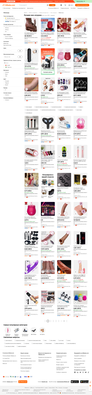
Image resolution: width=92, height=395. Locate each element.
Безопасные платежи (25, 355)
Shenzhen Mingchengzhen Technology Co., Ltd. (48, 255)
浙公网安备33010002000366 (68, 393)
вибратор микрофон (22, 346)
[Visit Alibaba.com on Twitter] (80, 372)
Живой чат (58, 359)
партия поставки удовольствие (35, 340)
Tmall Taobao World (39, 387)
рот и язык (61, 340)
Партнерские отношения (79, 367)
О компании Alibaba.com (8, 353)
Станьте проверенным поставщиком (79, 364)
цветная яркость (9, 340)
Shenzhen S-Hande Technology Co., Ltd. (80, 101)
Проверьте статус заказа (79, 360)
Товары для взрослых (43, 12)
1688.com (32, 387)
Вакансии (5, 363)
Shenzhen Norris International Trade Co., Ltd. (80, 253)
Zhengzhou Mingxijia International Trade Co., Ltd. (80, 224)
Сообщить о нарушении (61, 372)
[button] (47, 5)
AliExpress (27, 387)
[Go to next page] (67, 321)
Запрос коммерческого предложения (43, 360)
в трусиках (27, 343)
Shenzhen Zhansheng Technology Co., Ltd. (64, 255)
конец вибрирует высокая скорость (66, 109)
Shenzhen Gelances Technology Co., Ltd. (31, 41)
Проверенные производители (45, 357)
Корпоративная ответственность (10, 360)
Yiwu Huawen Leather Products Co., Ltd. (31, 254)
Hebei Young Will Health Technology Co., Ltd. (48, 140)
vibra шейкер (53, 340)
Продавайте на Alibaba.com (80, 355)
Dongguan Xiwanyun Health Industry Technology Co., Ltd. (64, 137)
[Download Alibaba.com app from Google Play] (84, 381)
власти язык (79, 109)
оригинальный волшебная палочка (48, 109)
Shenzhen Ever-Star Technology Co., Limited (31, 168)
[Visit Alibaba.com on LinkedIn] (77, 372)
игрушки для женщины (20, 340)
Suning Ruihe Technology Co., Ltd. (31, 283)
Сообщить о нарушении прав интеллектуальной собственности (62, 368)
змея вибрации (29, 112)
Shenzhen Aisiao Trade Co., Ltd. (63, 168)
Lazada (46, 387)
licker (46, 340)
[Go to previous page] (45, 321)
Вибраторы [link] (61, 12)
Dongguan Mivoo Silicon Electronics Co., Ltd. (64, 197)
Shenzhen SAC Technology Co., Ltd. (64, 99)
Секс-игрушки (53, 12)
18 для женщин (49, 343)
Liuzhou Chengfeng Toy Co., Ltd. (80, 196)
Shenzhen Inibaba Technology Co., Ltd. (48, 102)
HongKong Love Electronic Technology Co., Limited (80, 72)
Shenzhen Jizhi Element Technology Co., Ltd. (31, 195)
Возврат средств (60, 364)
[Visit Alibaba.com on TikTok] (88, 372)
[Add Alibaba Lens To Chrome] (22, 381)
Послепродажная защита (26, 364)
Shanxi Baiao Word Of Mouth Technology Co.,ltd (48, 44)
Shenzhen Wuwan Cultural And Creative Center (80, 166)
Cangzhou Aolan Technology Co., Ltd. (64, 41)
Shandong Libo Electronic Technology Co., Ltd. (31, 226)
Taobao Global (51, 387)
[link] (90, 382)
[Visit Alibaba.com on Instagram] (83, 372)
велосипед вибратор (72, 343)
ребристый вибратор (60, 343)
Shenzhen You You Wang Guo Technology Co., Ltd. (64, 71)
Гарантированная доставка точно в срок (28, 361)
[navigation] (13, 167)
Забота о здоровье (33, 12)
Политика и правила (25, 371)
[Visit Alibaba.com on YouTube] (86, 372)
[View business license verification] (58, 393)
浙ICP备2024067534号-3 (80, 393)
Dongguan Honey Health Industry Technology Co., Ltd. (31, 139)
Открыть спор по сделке (61, 362)
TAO (56, 387)
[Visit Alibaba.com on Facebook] (75, 372)
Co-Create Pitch (6, 358)
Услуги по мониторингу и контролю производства (26, 368)
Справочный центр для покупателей (61, 356)
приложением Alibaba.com (63, 381)
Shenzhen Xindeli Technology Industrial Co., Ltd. (31, 73)
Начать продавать (78, 358)
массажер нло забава (10, 346)
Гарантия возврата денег (26, 358)
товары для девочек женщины (32, 109)
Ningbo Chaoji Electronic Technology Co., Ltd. (48, 166)
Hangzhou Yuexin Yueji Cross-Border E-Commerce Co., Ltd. (31, 99)
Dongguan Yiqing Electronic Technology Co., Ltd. (64, 225)
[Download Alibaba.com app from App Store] (75, 381)
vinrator (68, 340)
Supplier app (44, 381)
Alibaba (25, 12)
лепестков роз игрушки (37, 343)
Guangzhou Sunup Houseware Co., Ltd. (80, 137)
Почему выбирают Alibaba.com (9, 355)
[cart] (66, 5)
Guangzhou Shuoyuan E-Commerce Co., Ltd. (48, 225)
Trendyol (60, 387)
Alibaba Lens (10, 381)
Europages (65, 387)
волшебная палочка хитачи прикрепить (13, 343)
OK (20, 50)
